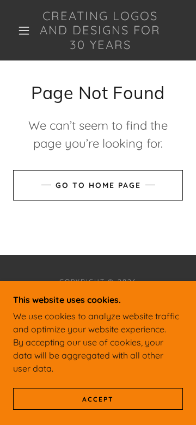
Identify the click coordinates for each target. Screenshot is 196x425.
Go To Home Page (98, 185)
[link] (100, 30)
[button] (24, 30)
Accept (98, 399)
